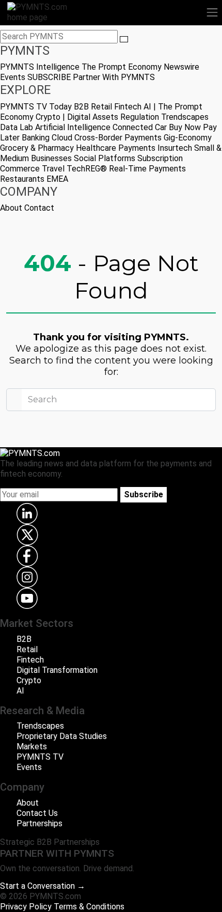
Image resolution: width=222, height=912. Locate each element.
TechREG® (87, 169)
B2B (81, 107)
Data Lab (16, 127)
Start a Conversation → (42, 886)
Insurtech (174, 148)
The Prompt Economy (122, 67)
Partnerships (39, 823)
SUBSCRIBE (49, 77)
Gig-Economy (188, 138)
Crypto (29, 680)
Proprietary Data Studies (62, 736)
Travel (53, 169)
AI (20, 691)
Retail (101, 107)
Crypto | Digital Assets (77, 117)
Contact (39, 208)
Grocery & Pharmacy (37, 148)
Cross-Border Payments (118, 138)
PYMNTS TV (23, 107)
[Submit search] (124, 39)
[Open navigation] (212, 12)
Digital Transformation (57, 670)
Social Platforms (104, 158)
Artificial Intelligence (72, 127)
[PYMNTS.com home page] (43, 12)
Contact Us (37, 813)
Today (60, 107)
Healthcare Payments (115, 148)
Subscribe (143, 494)
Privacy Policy (26, 906)
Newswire (181, 67)
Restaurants (22, 179)
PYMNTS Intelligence (40, 67)
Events (12, 77)
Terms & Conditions (89, 906)
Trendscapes (185, 117)
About (11, 208)
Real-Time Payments (147, 169)
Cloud (62, 138)
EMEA (57, 179)
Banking (36, 138)
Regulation (139, 117)
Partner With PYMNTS (114, 77)
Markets (32, 746)
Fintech (127, 107)
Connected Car (140, 127)
